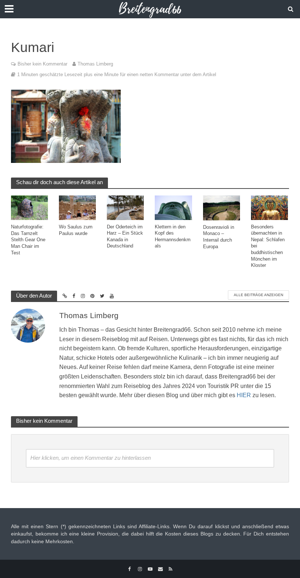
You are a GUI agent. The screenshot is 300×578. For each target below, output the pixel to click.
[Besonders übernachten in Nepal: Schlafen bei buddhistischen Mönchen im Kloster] (269, 207)
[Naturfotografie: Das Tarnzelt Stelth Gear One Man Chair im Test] (29, 207)
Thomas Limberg (95, 64)
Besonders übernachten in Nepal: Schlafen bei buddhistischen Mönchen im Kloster (268, 246)
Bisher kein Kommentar (42, 64)
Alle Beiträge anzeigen (258, 295)
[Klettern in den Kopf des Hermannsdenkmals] (173, 207)
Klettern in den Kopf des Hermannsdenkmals (173, 236)
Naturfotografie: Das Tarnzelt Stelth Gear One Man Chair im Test (28, 240)
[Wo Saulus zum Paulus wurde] (77, 207)
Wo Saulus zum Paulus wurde (76, 230)
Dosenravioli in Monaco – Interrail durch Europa (218, 236)
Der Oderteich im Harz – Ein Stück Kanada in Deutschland (125, 236)
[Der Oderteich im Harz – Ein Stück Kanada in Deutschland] (125, 207)
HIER (244, 395)
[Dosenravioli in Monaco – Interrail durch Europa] (221, 207)
